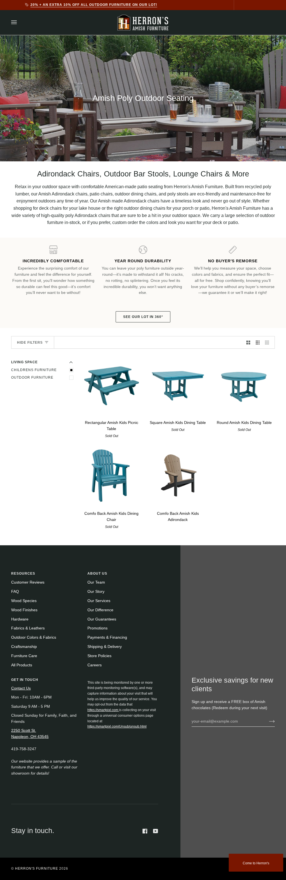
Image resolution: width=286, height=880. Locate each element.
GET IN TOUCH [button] (24, 680)
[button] (122, 678)
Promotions (97, 628)
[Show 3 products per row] (258, 342)
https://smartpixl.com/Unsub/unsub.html (117, 726)
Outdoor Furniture (32, 377)
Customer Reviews (27, 582)
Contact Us (21, 688)
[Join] (267, 721)
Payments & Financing (107, 637)
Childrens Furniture (34, 370)
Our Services (98, 601)
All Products (21, 665)
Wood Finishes (24, 610)
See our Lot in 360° (143, 317)
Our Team (96, 582)
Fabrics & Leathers (28, 628)
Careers (94, 665)
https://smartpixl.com (103, 710)
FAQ (15, 591)
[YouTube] (155, 831)
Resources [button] (23, 573)
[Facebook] (144, 831)
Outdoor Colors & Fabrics (33, 637)
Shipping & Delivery (104, 647)
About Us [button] (97, 573)
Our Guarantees (101, 619)
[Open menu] (19, 22)
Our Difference (100, 610)
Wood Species (24, 601)
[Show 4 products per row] (268, 342)
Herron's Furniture (36, 868)
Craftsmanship (24, 647)
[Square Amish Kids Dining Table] (178, 385)
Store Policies (99, 656)
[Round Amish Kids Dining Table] (244, 385)
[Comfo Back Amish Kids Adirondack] (178, 475)
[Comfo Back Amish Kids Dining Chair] (111, 475)
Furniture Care (24, 656)
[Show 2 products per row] (248, 342)
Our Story (95, 591)
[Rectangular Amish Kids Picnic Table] (111, 385)
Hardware (19, 619)
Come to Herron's (256, 863)
